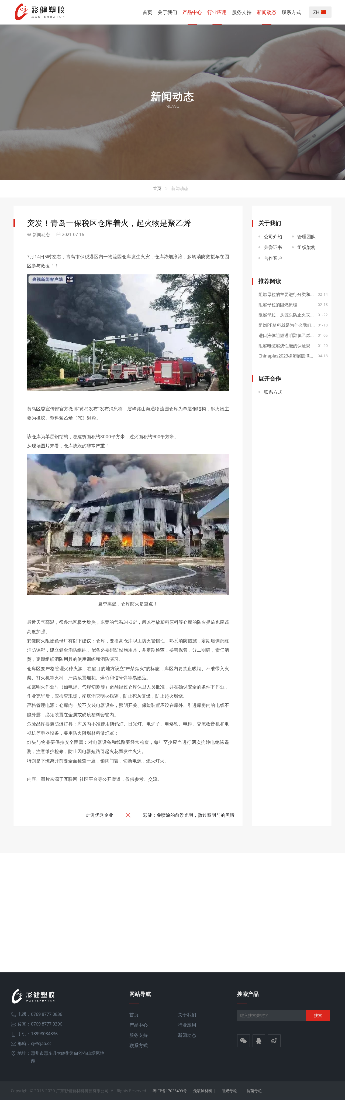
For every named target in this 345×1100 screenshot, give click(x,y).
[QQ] (259, 1041)
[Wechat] (243, 1041)
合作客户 (273, 258)
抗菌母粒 (254, 1090)
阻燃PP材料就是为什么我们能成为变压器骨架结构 (291, 325)
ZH (317, 12)
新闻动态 (266, 12)
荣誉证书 (273, 247)
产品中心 (192, 12)
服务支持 (241, 12)
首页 (147, 12)
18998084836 (44, 1034)
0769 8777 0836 (46, 1014)
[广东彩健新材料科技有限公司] (40, 12)
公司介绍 (273, 236)
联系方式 (291, 12)
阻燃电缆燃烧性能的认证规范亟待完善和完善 (291, 346)
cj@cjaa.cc (41, 1043)
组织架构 (306, 247)
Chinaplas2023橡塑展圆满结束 (288, 356)
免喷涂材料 (202, 1090)
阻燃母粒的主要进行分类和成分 (288, 294)
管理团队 (306, 236)
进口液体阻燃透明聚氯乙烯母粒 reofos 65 (291, 335)
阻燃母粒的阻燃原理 (277, 305)
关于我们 (167, 12)
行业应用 (217, 12)
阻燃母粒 (229, 1090)
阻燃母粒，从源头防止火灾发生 (288, 315)
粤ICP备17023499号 (170, 1090)
